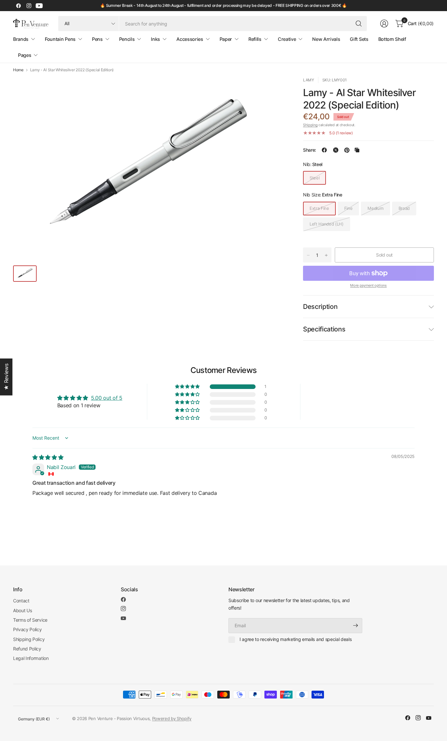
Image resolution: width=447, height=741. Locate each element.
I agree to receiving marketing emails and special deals (295, 639)
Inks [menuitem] (155, 39)
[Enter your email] (355, 625)
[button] (188, 386)
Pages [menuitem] (24, 55)
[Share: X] (335, 150)
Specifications (324, 329)
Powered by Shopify (171, 718)
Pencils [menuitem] (127, 39)
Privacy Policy (27, 629)
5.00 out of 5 (106, 398)
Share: (309, 150)
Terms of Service (30, 620)
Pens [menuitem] (97, 39)
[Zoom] (274, 89)
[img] (47, 457)
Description (320, 307)
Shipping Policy (29, 639)
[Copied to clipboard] (357, 150)
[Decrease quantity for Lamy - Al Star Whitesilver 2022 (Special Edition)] (308, 255)
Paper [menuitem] (226, 39)
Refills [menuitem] (254, 39)
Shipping (310, 125)
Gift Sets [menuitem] (359, 39)
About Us (22, 610)
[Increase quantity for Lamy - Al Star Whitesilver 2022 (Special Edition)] (326, 255)
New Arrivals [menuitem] (326, 39)
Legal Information (31, 658)
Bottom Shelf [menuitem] (392, 39)
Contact (21, 600)
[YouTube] (39, 5)
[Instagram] (29, 5)
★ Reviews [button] (6, 376)
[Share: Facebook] (324, 150)
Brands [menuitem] (20, 39)
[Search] (358, 23)
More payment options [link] (368, 285)
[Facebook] (18, 5)
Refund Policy (27, 648)
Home (18, 70)
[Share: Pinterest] (347, 150)
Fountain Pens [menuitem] (60, 39)
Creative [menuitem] (287, 39)
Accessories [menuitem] (189, 39)
